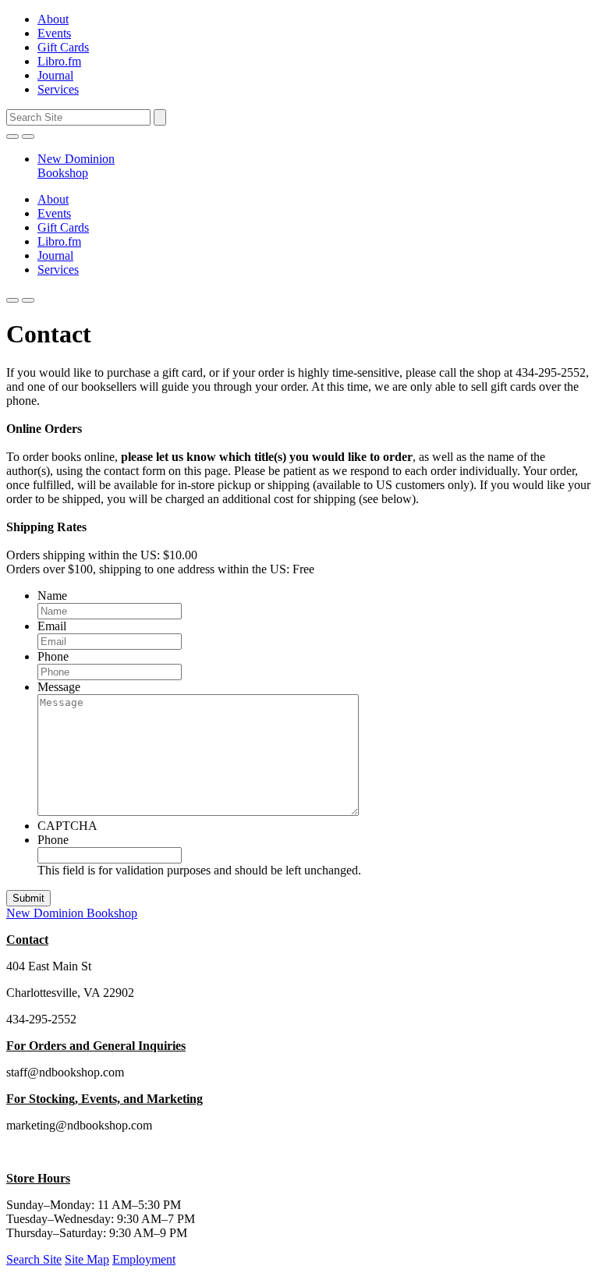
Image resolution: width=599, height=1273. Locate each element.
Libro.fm (59, 61)
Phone (53, 656)
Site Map (87, 1259)
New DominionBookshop (76, 165)
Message (58, 686)
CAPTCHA (67, 825)
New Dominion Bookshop (71, 913)
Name (52, 595)
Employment (143, 1259)
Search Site (34, 1259)
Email (51, 626)
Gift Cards (63, 47)
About (53, 19)
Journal (55, 75)
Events (54, 33)
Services (58, 89)
